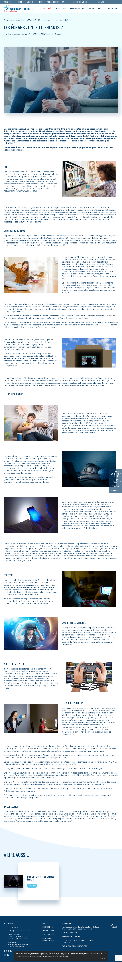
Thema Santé (34, 20)
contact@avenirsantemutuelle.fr (19, 931)
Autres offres (60, 8)
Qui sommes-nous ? (77, 8)
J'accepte (102, 958)
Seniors (40, 2)
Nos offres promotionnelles (50, 939)
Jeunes (20, 2)
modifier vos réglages (22, 956)
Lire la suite (32, 885)
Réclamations (48, 935)
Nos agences (115, 490)
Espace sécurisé (112, 8)
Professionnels (53, 2)
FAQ (63, 2)
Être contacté (99, 2)
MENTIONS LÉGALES (69, 933)
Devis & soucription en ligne (115, 474)
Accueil (7, 20)
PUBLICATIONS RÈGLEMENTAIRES (74, 946)
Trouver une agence (79, 2)
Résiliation (115, 486)
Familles (30, 2)
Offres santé (46, 8)
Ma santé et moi (94, 8)
